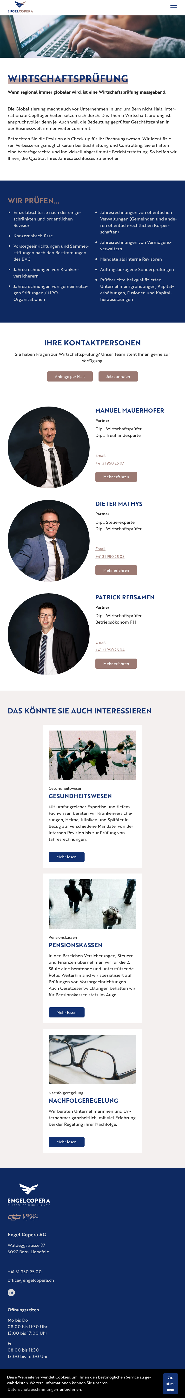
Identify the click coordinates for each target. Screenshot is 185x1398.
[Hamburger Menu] (173, 8)
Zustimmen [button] (170, 1383)
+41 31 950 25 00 (25, 1271)
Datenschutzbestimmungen (33, 1389)
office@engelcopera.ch (31, 1280)
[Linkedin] (11, 1291)
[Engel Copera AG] (20, 7)
